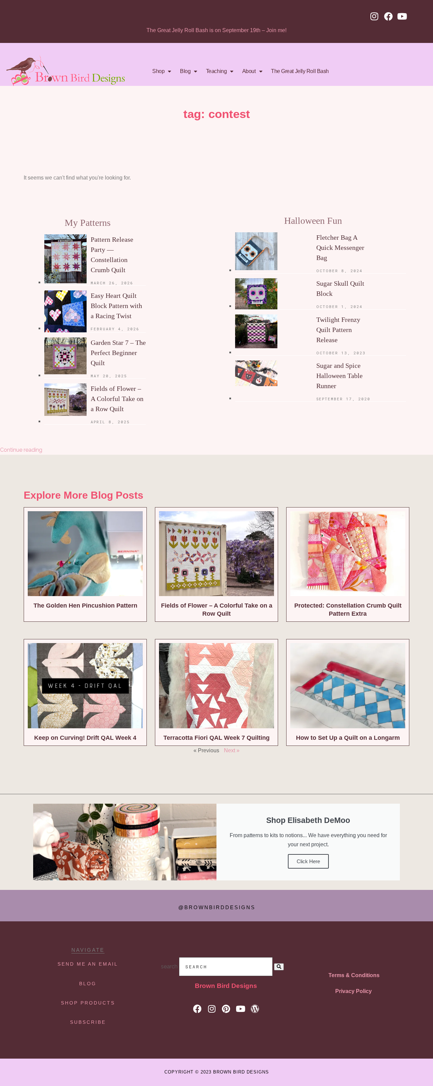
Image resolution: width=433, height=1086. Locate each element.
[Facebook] (388, 16)
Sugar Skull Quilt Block (340, 288)
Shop (158, 71)
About (249, 71)
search (169, 966)
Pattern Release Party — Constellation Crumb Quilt (112, 255)
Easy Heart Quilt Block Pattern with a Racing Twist (116, 306)
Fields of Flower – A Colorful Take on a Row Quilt (117, 398)
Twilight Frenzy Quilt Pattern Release (338, 330)
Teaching (216, 71)
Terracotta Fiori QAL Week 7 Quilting (216, 737)
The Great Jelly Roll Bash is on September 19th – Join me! (216, 30)
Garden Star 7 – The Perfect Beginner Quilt (118, 353)
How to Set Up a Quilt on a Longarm (348, 737)
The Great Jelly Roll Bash (300, 71)
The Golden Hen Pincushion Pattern (85, 605)
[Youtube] (402, 16)
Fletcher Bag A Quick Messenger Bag (340, 247)
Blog (185, 71)
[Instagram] (374, 16)
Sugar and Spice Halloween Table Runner (339, 375)
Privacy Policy (353, 991)
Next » (232, 750)
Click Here (308, 861)
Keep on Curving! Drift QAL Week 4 (85, 737)
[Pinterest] (226, 1009)
